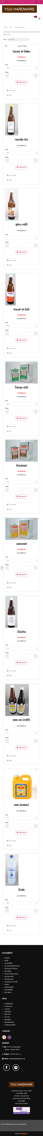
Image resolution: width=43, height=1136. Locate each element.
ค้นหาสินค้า (7, 1019)
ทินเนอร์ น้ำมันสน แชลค (11, 974)
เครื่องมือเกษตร (9, 979)
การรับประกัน (8, 1006)
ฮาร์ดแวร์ (7, 958)
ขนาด (6, 65)
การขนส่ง (7, 1009)
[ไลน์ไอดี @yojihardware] (16, 1067)
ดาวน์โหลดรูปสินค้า (9, 1025)
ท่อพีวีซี (6, 984)
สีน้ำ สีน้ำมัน (7, 971)
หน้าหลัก (5, 27)
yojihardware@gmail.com (17, 1059)
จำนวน (6, 72)
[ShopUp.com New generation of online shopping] (24, 1134)
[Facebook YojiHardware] (7, 1067)
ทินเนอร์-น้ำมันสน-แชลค (19, 27)
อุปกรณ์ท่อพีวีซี (9, 987)
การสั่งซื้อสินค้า (8, 1003)
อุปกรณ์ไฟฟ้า (8, 963)
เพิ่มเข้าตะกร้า (22, 82)
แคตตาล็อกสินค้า (9, 1022)
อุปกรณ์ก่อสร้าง (9, 976)
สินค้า (11, 27)
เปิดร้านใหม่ (7, 1011)
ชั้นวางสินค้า (7, 992)
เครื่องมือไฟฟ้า (8, 990)
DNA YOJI (7, 1014)
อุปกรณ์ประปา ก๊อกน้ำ (10, 982)
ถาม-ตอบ (7, 1017)
